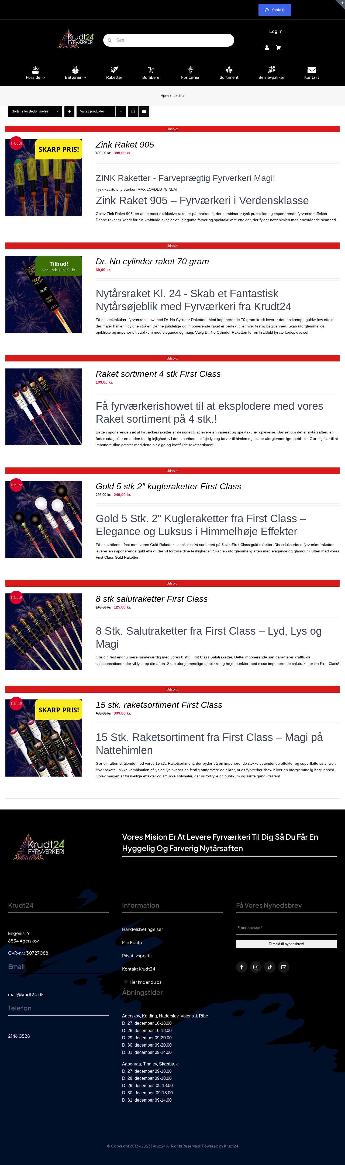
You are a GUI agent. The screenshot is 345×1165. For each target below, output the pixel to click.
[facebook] (241, 967)
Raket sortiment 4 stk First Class (158, 374)
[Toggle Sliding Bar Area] (340, 5)
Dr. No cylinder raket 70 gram (152, 261)
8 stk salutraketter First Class (152, 599)
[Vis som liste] (144, 111)
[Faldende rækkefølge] (69, 111)
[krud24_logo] (76, 29)
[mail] (283, 967)
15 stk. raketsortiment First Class (159, 705)
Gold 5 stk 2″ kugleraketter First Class (168, 486)
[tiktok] (269, 967)
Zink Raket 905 (125, 144)
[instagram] (255, 967)
